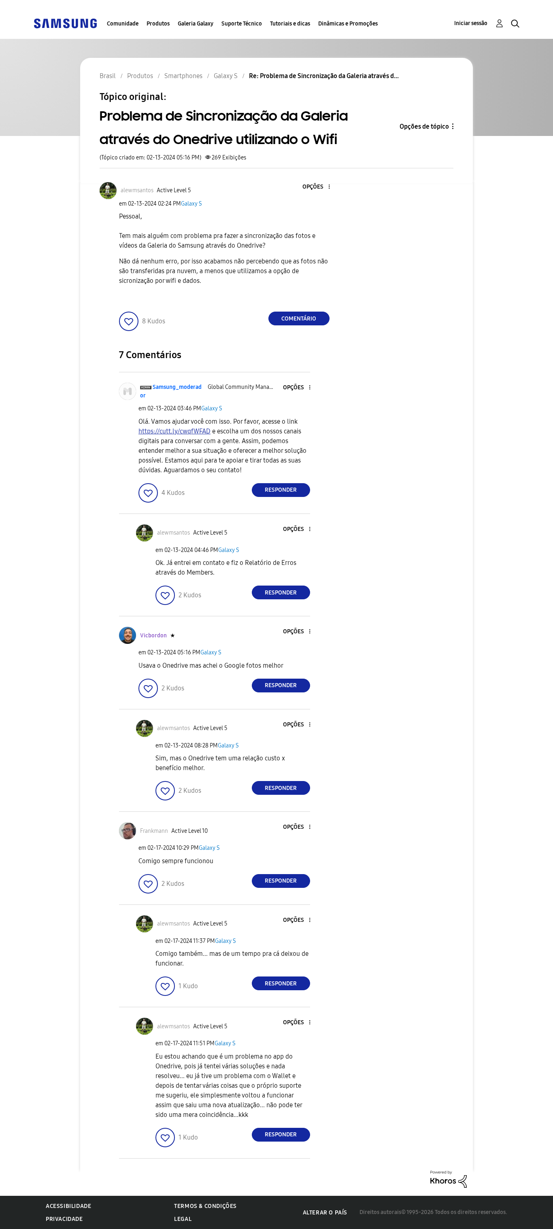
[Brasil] (65, 23)
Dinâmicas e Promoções (348, 23)
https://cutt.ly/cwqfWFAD (174, 431)
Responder (281, 489)
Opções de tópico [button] (424, 126)
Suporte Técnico (241, 23)
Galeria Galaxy (195, 23)
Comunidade (122, 23)
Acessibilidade (68, 1206)
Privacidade (64, 1219)
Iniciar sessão (470, 23)
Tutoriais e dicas (290, 23)
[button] (315, 187)
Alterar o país (325, 1212)
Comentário (298, 318)
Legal (182, 1219)
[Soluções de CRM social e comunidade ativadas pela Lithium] (448, 1178)
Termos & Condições (205, 1206)
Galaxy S (191, 203)
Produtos (158, 23)
